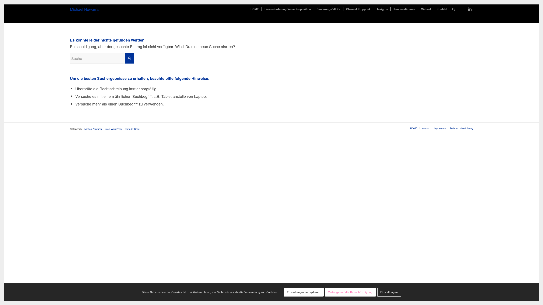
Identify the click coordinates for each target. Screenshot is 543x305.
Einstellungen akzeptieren (303, 292)
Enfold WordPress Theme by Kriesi (122, 128)
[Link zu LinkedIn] (470, 9)
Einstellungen (389, 292)
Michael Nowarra (84, 9)
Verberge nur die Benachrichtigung (350, 292)
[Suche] (453, 9)
